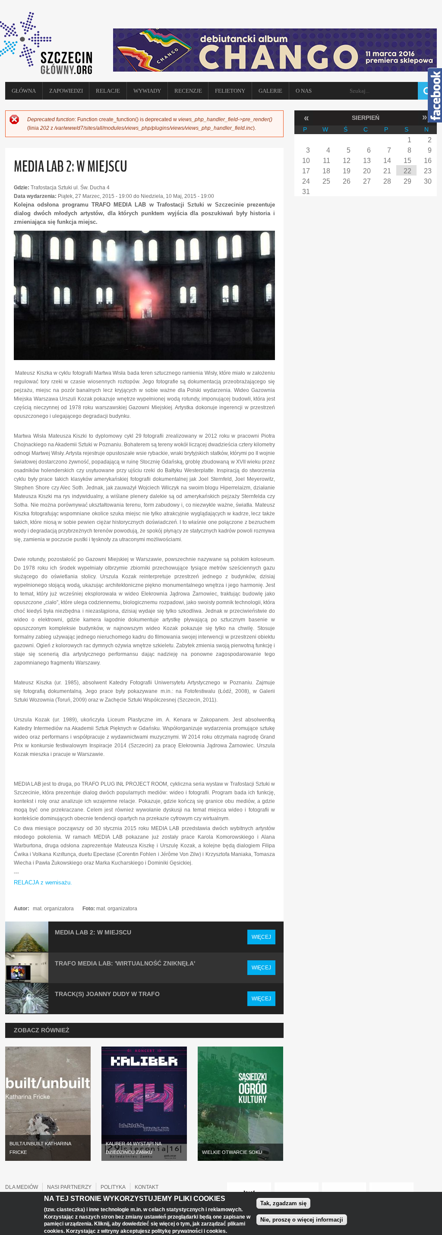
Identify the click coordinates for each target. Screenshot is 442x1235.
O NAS (304, 91)
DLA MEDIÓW (21, 1187)
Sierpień (365, 117)
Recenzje (188, 91)
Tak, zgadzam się (283, 1203)
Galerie (270, 91)
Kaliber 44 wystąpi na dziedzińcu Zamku (133, 1148)
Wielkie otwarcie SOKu (232, 1152)
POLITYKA (113, 1187)
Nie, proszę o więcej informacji (301, 1219)
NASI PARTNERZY (69, 1187)
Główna (24, 91)
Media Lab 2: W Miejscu (93, 932)
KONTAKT (146, 1187)
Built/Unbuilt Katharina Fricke (40, 1148)
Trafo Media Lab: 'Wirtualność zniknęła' (125, 963)
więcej (261, 937)
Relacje (108, 91)
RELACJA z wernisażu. (43, 882)
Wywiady (147, 91)
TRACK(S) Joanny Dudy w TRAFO (107, 994)
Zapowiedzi (66, 91)
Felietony (230, 91)
